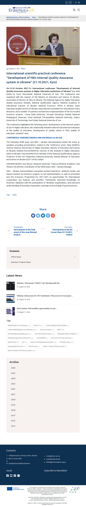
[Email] (53, 215)
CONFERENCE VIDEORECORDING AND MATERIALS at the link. (34, 138)
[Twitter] (38, 215)
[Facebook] (33, 215)
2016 (13, 421)
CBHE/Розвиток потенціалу (19, 325)
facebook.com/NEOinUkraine (19, 463)
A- (67, 2)
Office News (16, 257)
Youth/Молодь (66, 342)
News (23, 69)
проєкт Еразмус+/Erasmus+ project (21, 350)
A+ (70, 2)
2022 (13, 389)
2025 (13, 373)
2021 (13, 394)
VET (24, 342)
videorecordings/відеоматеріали (43, 342)
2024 (13, 378)
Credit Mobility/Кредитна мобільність (22, 329)
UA (76, 2)
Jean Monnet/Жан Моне (44, 334)
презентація (34, 346)
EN (79, 2)
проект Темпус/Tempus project (55, 346)
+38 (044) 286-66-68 (53, 459)
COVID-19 (38, 325)
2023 (13, 384)
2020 (13, 400)
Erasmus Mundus (47, 329)
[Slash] (43, 228)
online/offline (42, 338)
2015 (13, 426)
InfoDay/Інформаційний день (19, 334)
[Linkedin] (43, 215)
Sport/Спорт (13, 342)
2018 (13, 410)
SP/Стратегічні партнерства (62, 338)
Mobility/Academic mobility (67, 334)
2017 (13, 415)
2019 (13, 405)
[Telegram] (48, 215)
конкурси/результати (17, 346)
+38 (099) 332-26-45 (53, 456)
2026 (13, 368)
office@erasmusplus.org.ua (56, 462)
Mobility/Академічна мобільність (21, 338)
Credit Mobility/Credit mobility (57, 325)
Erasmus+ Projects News (21, 262)
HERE (14, 195)
